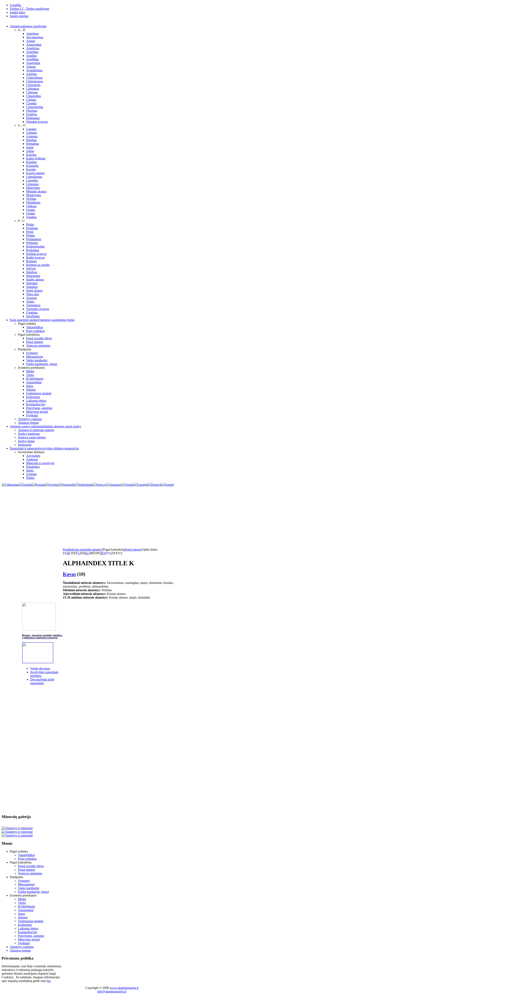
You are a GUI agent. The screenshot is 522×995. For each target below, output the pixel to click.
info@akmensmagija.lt (111, 991)
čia (48, 981)
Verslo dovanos (40, 668)
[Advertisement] (261, 517)
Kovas (69, 574)
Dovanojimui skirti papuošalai (42, 681)
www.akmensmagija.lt (124, 987)
